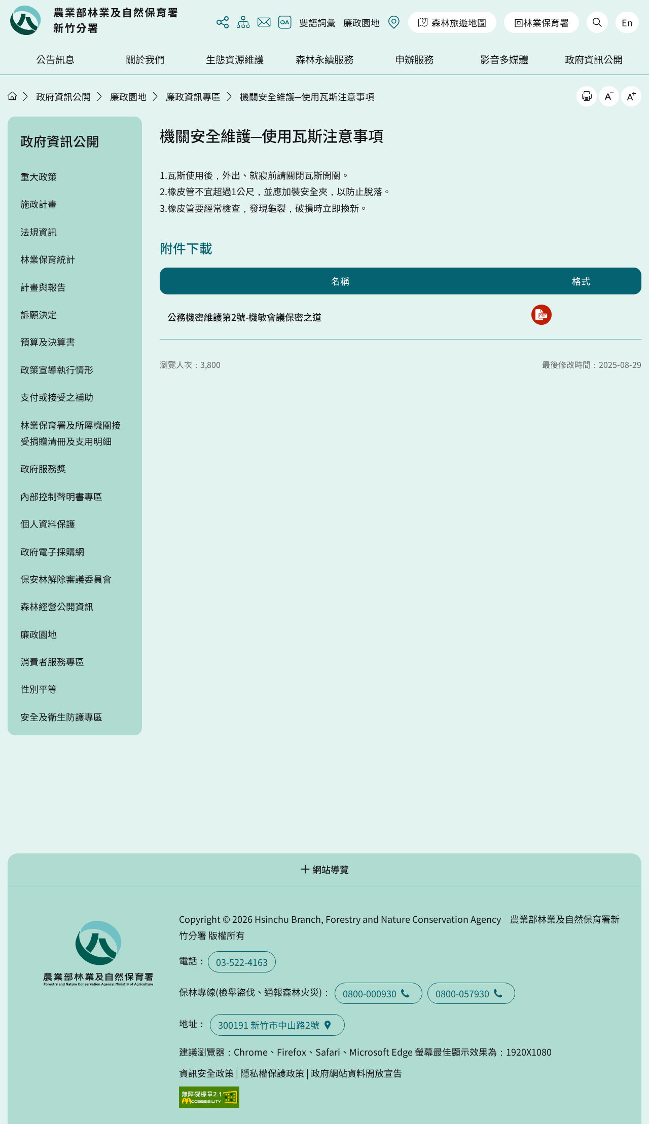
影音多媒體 (504, 59)
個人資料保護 (47, 523)
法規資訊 (38, 231)
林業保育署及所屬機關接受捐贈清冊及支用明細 (70, 432)
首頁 (12, 95)
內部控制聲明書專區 (61, 496)
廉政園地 (361, 22)
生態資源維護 (235, 59)
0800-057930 (462, 993)
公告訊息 (55, 59)
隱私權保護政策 (272, 1072)
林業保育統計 (47, 259)
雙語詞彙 (317, 22)
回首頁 (93, 20)
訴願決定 (38, 314)
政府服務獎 (43, 468)
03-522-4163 (242, 961)
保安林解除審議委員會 (66, 578)
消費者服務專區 (52, 661)
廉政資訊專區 (193, 96)
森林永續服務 (324, 59)
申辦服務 (414, 59)
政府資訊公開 (594, 59)
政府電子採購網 (52, 551)
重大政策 (38, 176)
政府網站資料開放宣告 (356, 1072)
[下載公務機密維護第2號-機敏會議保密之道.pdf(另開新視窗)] (541, 315)
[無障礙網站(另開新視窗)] (209, 1097)
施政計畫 (38, 203)
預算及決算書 (47, 341)
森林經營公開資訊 (56, 606)
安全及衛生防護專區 (61, 716)
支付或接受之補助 (56, 396)
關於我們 (145, 59)
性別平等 (38, 688)
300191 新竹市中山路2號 (268, 1024)
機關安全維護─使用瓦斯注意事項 (307, 96)
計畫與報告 (43, 286)
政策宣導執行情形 (56, 369)
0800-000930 (369, 993)
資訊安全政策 (206, 1072)
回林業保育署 (541, 22)
